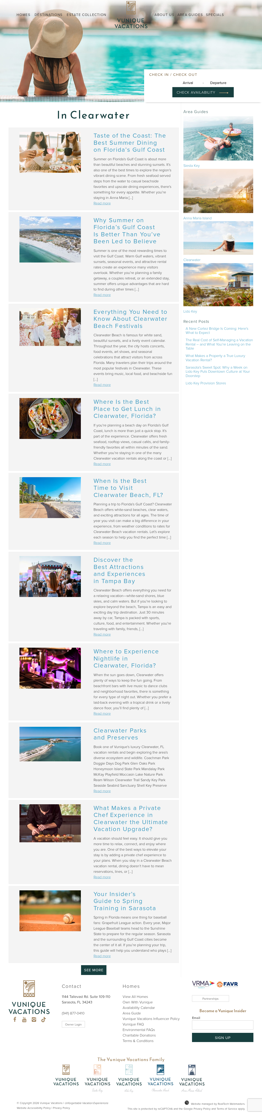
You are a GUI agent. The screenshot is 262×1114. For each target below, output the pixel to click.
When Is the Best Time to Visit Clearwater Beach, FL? (128, 487)
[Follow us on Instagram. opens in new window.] (33, 1020)
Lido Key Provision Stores (206, 382)
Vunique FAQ (133, 1024)
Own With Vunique (138, 1002)
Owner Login (73, 1024)
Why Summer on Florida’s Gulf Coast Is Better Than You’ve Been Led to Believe (127, 231)
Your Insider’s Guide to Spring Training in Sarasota (125, 901)
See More (93, 970)
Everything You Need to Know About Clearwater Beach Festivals (131, 318)
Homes (23, 14)
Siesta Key (191, 165)
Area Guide (132, 1013)
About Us (164, 14)
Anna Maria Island (197, 217)
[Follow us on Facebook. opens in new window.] (14, 1020)
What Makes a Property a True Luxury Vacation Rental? (215, 357)
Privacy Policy (61, 1108)
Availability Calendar (139, 1007)
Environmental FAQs (139, 1029)
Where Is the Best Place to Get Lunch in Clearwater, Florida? (127, 408)
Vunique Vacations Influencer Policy (151, 1018)
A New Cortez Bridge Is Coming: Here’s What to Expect (217, 330)
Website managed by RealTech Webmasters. (218, 1104)
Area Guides (190, 14)
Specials (215, 14)
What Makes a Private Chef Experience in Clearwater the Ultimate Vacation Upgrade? (131, 818)
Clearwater (192, 259)
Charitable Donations (139, 1035)
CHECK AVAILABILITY (197, 92)
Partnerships (210, 998)
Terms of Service (227, 1109)
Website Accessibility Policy (34, 1108)
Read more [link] (102, 203)
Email (196, 1017)
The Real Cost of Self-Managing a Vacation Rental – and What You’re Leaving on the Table (219, 344)
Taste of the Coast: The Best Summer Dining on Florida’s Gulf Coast (130, 142)
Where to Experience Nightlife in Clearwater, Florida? (126, 658)
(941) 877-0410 (73, 1013)
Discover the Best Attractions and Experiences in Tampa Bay (120, 570)
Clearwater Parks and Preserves (120, 734)
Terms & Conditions (138, 1040)
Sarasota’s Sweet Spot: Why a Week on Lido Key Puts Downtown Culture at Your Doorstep (218, 371)
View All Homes (135, 996)
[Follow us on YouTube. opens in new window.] (24, 1020)
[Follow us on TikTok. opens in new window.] (43, 1020)
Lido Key (190, 311)
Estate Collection (86, 14)
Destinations (49, 14)
